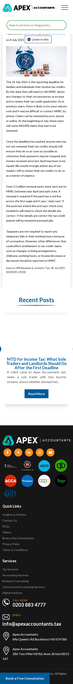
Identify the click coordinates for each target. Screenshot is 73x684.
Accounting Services (15, 575)
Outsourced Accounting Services (23, 587)
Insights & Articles (14, 514)
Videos (6, 532)
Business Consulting (15, 581)
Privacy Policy (11, 544)
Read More (36, 394)
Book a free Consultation (18, 538)
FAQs (6, 526)
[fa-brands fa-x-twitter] (18, 452)
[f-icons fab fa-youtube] (50, 452)
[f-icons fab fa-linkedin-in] (29, 452)
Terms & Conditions (15, 550)
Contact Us (9, 520)
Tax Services (10, 569)
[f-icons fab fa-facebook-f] (7, 452)
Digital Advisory (12, 592)
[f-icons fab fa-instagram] (40, 452)
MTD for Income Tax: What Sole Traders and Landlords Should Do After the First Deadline (36, 363)
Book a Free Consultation (25, 678)
